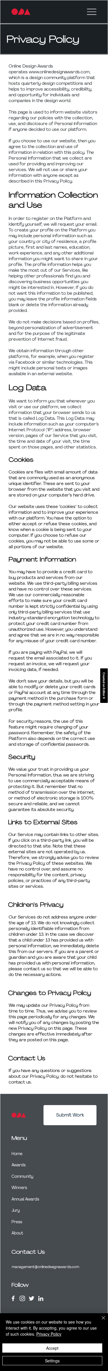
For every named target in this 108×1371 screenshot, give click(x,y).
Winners (19, 1187)
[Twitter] (31, 1298)
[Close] (100, 1321)
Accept (52, 1348)
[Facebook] (13, 1298)
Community (22, 1176)
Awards (19, 1164)
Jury (16, 1210)
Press (17, 1221)
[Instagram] (22, 1298)
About (17, 1233)
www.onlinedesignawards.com (59, 72)
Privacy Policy (48, 1334)
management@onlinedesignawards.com (45, 1266)
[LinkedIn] (40, 1298)
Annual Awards (25, 1199)
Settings (52, 1361)
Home (17, 1153)
